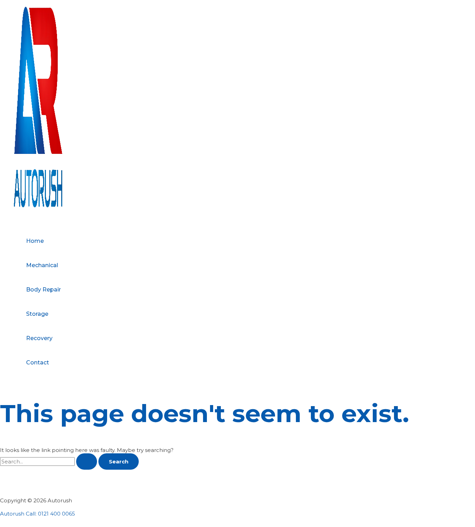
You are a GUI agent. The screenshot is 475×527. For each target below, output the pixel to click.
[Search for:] (49, 461)
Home (35, 241)
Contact (37, 362)
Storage (37, 314)
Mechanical (42, 265)
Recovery (39, 338)
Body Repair (43, 289)
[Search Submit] (86, 461)
